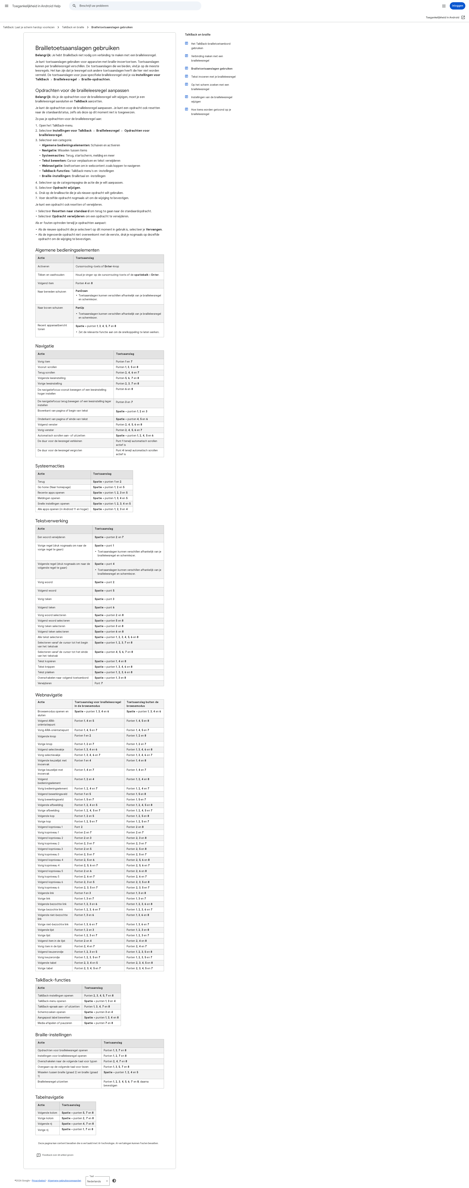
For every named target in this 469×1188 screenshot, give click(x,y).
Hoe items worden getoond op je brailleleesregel (211, 112)
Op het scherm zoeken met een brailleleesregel (210, 87)
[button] (6, 5)
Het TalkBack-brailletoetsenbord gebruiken (210, 46)
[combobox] (140, 6)
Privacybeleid (39, 1180)
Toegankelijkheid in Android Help (36, 6)
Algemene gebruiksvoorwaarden (64, 1180)
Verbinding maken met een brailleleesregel (207, 58)
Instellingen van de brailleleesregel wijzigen (211, 99)
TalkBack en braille (198, 34)
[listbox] (98, 1181)
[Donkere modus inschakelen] (114, 1180)
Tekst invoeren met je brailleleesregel (213, 76)
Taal (91, 1176)
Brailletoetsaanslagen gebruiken (211, 68)
